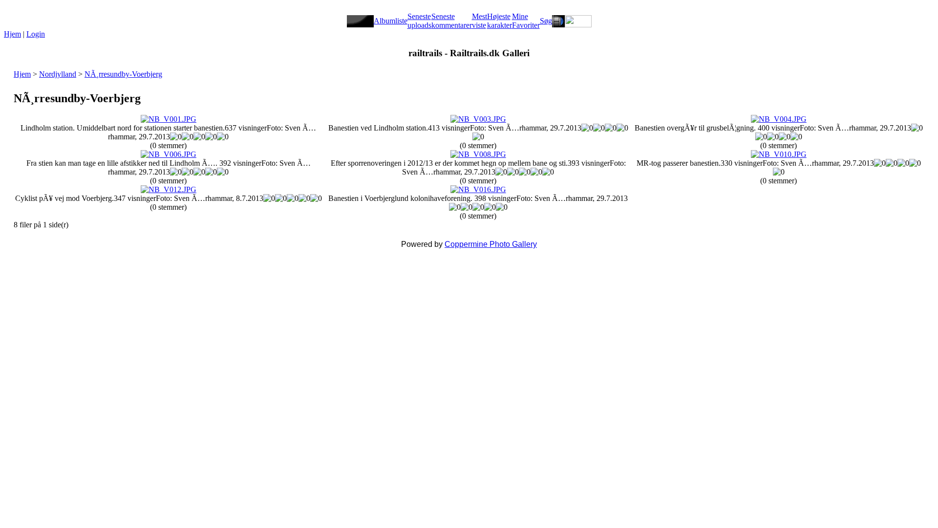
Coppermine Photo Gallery (491, 244)
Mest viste (479, 20)
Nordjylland (57, 74)
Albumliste (390, 21)
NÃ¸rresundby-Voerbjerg (123, 74)
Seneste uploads (419, 20)
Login (35, 34)
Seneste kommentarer (451, 20)
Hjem (12, 34)
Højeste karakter (499, 20)
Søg (546, 21)
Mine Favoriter (526, 20)
